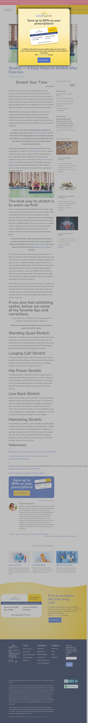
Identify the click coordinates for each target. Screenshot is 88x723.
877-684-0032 (43, 55)
